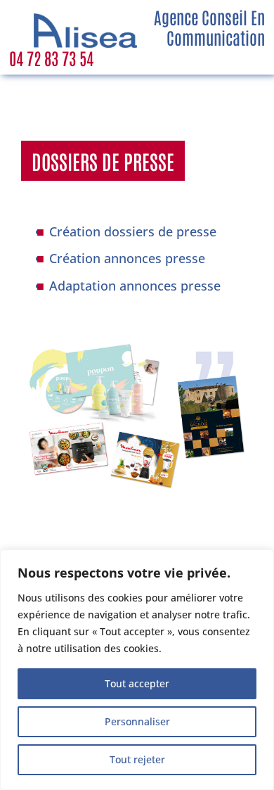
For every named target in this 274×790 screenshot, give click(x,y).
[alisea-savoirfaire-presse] (137, 343)
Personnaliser (137, 721)
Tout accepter (137, 683)
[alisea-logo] (85, 19)
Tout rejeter (137, 759)
